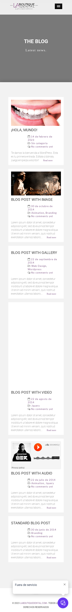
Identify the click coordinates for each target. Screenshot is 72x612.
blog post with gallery (34, 252)
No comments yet (42, 146)
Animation (37, 212)
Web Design (38, 265)
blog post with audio (31, 473)
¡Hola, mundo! (24, 130)
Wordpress (35, 269)
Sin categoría (39, 143)
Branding (51, 212)
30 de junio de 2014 (43, 529)
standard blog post (30, 523)
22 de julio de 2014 (43, 479)
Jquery (35, 405)
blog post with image (32, 199)
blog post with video (31, 392)
